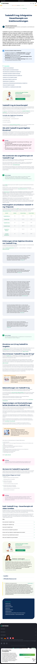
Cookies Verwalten (27, 657)
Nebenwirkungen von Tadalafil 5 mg (8, 81)
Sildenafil (28, 111)
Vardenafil (5, 112)
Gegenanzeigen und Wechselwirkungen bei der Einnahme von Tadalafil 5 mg (15, 83)
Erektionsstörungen (16, 8)
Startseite (4, 8)
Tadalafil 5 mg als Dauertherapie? (8, 67)
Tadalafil (20, 8)
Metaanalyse (6, 191)
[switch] (34, 660)
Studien (6, 184)
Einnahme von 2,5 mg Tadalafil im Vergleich (10, 77)
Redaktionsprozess (11, 27)
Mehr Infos (6, 661)
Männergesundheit (9, 8)
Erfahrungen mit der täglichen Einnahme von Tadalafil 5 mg (12, 75)
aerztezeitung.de (16, 164)
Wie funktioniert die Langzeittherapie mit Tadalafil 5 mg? (12, 71)
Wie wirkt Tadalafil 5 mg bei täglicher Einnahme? (10, 69)
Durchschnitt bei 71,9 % (22, 188)
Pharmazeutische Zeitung (15, 124)
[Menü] (35, 658)
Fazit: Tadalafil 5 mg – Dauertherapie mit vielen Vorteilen (12, 86)
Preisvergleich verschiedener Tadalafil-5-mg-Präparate (11, 73)
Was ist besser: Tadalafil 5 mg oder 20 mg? (10, 79)
